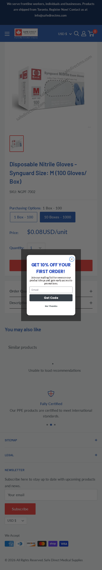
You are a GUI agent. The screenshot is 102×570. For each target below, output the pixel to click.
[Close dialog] (72, 259)
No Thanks (51, 306)
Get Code (51, 298)
